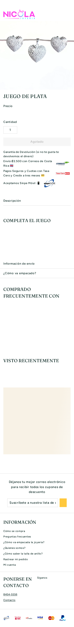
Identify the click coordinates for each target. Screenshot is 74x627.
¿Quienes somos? (14, 547)
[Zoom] (70, 86)
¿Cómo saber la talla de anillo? (23, 553)
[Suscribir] (63, 502)
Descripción (12, 200)
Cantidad (10, 122)
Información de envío (19, 263)
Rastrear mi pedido (15, 559)
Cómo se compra (14, 531)
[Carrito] (67, 14)
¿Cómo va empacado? (19, 273)
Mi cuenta (9, 564)
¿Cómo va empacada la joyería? (23, 542)
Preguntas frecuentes (17, 536)
